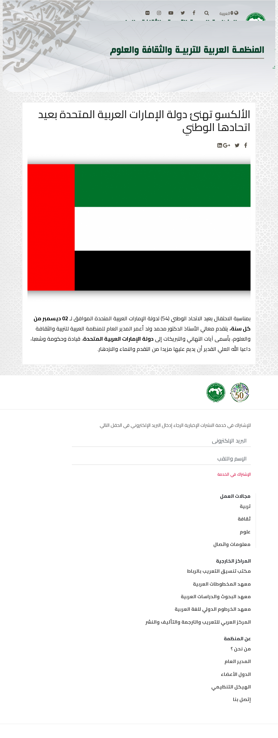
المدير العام (237, 661)
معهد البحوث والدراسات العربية (216, 596)
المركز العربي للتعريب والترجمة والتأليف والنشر (198, 622)
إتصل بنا (242, 699)
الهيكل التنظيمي (231, 686)
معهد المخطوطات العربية (222, 584)
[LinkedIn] (219, 145)
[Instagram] (159, 12)
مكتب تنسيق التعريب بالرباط (219, 571)
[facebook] (194, 12)
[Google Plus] (226, 145)
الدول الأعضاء (236, 674)
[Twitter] (237, 145)
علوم (245, 531)
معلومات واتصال (232, 544)
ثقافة (244, 519)
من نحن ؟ (241, 648)
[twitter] (183, 12)
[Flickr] (147, 12)
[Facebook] (245, 145)
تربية (245, 506)
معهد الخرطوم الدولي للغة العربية (213, 609)
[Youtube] (170, 12)
